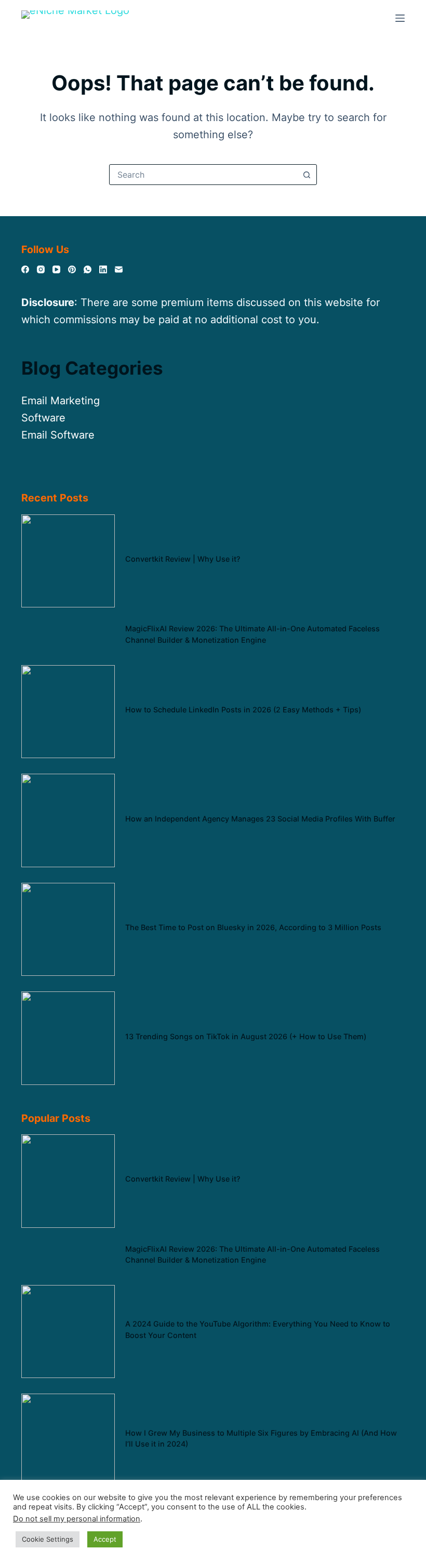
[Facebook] (25, 269)
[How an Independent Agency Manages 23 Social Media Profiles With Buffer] (68, 820)
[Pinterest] (72, 269)
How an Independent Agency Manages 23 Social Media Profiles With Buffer (260, 818)
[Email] (119, 269)
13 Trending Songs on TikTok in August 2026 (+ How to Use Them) (245, 1036)
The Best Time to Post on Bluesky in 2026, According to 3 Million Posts (253, 927)
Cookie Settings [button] (47, 1539)
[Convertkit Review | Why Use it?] (68, 561)
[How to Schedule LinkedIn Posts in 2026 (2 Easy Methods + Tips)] (68, 712)
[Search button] (306, 174)
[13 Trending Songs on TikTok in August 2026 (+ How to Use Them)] (68, 1038)
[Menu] (400, 18)
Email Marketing (60, 400)
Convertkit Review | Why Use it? (183, 558)
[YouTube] (56, 269)
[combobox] (203, 174)
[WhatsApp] (87, 269)
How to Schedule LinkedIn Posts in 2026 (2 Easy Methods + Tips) (243, 709)
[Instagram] (41, 269)
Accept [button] (105, 1539)
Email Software (58, 435)
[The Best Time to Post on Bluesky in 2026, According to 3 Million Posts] (68, 929)
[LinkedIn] (103, 269)
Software (43, 418)
